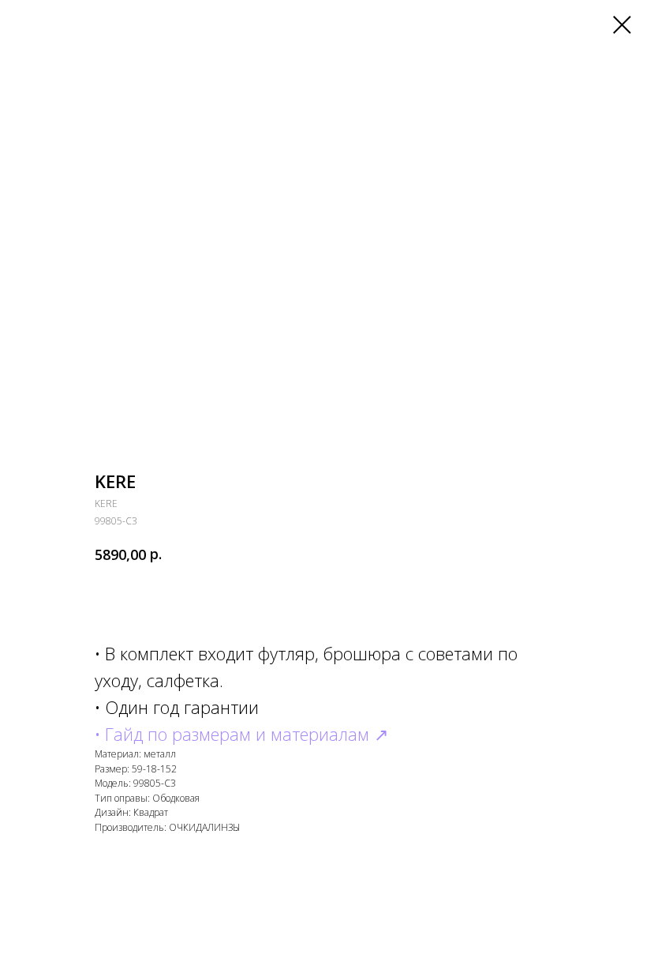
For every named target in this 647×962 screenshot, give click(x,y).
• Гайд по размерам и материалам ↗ (241, 734)
